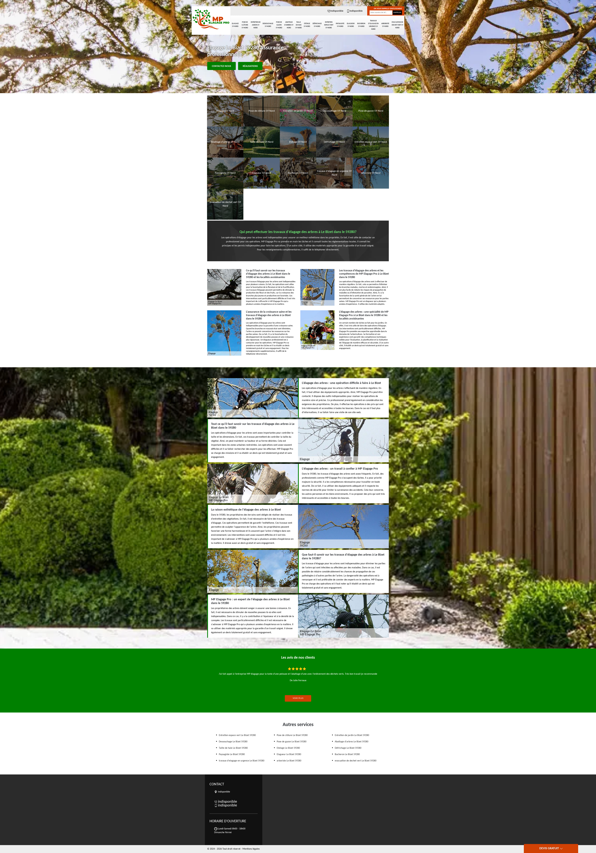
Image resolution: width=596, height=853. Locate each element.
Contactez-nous (221, 66)
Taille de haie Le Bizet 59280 (233, 748)
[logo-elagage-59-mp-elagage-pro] (211, 17)
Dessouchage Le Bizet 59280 (233, 741)
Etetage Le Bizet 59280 (288, 748)
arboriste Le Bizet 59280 (289, 761)
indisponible (336, 11)
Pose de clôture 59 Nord (245, 25)
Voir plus (298, 698)
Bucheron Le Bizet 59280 (347, 754)
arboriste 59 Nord (385, 25)
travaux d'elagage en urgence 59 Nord (373, 25)
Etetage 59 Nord (307, 25)
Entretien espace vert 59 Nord (328, 25)
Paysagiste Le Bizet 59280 (232, 754)
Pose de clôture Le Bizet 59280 (292, 735)
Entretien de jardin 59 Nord (255, 25)
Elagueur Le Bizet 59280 (289, 754)
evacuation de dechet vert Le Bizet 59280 (355, 761)
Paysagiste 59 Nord (340, 25)
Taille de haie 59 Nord (298, 25)
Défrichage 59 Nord (317, 25)
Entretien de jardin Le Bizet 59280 (352, 735)
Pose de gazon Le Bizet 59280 (291, 741)
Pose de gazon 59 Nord (279, 25)
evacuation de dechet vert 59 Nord (397, 25)
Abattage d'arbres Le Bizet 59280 (351, 741)
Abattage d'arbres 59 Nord (288, 25)
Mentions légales (251, 849)
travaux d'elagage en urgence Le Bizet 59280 (241, 761)
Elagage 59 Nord (235, 25)
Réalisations (250, 66)
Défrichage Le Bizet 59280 (348, 748)
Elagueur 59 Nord (350, 25)
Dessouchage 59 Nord (268, 25)
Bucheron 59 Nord (361, 25)
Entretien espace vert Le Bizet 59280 (237, 735)
